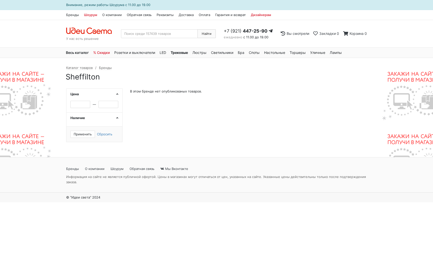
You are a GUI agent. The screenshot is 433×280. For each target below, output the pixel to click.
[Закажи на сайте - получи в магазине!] (29, 107)
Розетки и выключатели (134, 52)
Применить (83, 134)
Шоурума (117, 5)
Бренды (72, 15)
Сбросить (104, 134)
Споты (254, 52)
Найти (206, 34)
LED (163, 52)
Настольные (274, 52)
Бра (241, 52)
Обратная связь (139, 15)
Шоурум (90, 15)
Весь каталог (77, 52)
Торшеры (298, 52)
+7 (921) (245, 31)
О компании (112, 15)
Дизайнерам (261, 15)
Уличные (317, 52)
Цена (74, 94)
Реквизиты (165, 15)
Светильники (222, 52)
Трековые (179, 52)
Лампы (336, 52)
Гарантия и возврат (230, 15)
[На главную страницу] (91, 31)
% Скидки (101, 52)
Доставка (186, 15)
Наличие (77, 118)
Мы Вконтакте (176, 169)
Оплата (204, 15)
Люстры (199, 52)
